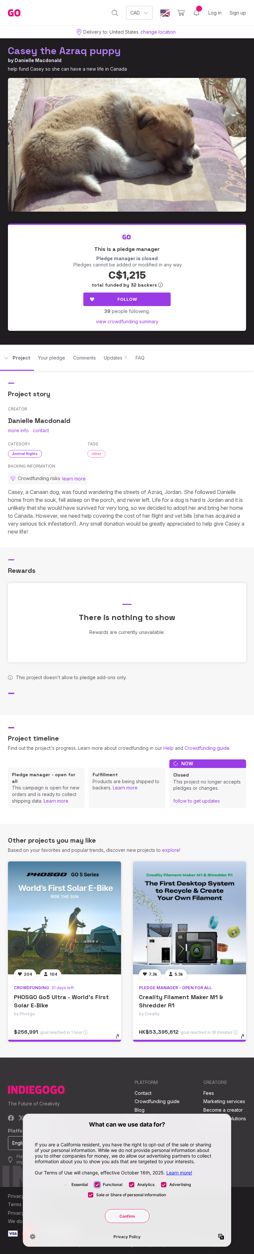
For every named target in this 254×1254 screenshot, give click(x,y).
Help (168, 748)
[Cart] (181, 13)
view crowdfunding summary (127, 321)
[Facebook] (11, 1118)
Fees (208, 1093)
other (96, 453)
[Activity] (196, 13)
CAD (135, 13)
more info (18, 430)
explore (170, 850)
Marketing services (224, 1101)
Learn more (56, 801)
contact (41, 430)
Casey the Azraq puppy (64, 50)
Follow (127, 299)
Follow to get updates (196, 801)
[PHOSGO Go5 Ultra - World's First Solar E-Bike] (64, 917)
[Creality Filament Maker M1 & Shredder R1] (189, 917)
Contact (143, 1093)
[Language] (165, 13)
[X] (21, 1118)
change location (158, 32)
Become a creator (223, 1110)
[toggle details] (120, 1039)
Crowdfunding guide (207, 748)
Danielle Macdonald (38, 60)
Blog (140, 1110)
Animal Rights (25, 453)
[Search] (115, 13)
